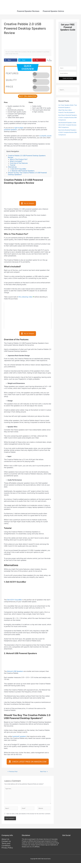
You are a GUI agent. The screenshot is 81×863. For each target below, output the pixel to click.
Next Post (44, 771)
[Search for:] (67, 90)
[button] (27, 203)
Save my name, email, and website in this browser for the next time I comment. (28, 813)
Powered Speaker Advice (53, 11)
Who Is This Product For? (18, 159)
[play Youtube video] (27, 315)
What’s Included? (16, 161)
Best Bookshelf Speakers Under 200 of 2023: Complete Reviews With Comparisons (67, 125)
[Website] (44, 808)
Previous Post (12, 771)
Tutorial (12, 165)
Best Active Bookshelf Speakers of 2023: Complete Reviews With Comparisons (67, 132)
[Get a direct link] (33, 296)
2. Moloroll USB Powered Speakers (22, 171)
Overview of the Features (19, 163)
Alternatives (12, 167)
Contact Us (6, 841)
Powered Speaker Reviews (28, 11)
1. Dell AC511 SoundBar (18, 169)
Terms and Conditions (6, 844)
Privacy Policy (7, 848)
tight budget (18, 128)
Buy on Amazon (27, 96)
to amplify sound (45, 136)
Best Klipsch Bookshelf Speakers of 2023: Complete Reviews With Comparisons (67, 117)
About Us (5, 839)
